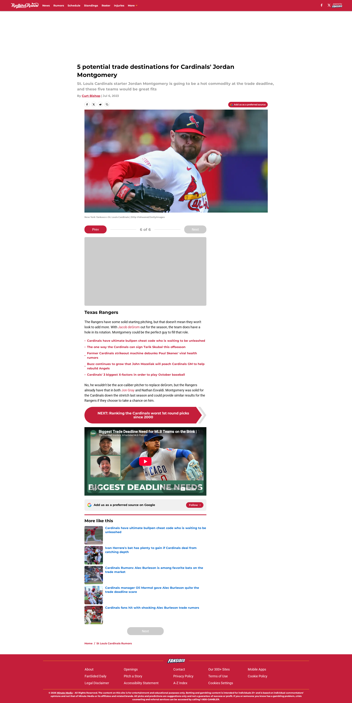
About (89, 669)
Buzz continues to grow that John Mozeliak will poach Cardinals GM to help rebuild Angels (146, 366)
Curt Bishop (91, 96)
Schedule (74, 5)
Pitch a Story (133, 676)
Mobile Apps (257, 669)
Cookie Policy (257, 676)
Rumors (58, 5)
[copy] (107, 104)
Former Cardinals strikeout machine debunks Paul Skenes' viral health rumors (142, 355)
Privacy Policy (183, 676)
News (46, 5)
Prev (95, 229)
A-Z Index (180, 683)
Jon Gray (128, 390)
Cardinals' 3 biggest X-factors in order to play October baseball (136, 374)
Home (88, 643)
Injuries (119, 5)
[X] (329, 5)
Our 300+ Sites (219, 669)
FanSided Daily (95, 676)
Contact (179, 669)
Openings (131, 669)
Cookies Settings (220, 683)
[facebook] (321, 5)
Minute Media (65, 692)
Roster (106, 5)
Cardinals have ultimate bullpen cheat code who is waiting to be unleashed (146, 340)
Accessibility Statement (141, 683)
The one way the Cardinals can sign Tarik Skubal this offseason (136, 347)
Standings (91, 5)
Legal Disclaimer (97, 683)
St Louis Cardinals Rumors (114, 643)
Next (195, 229)
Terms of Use (218, 676)
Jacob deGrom (129, 327)
